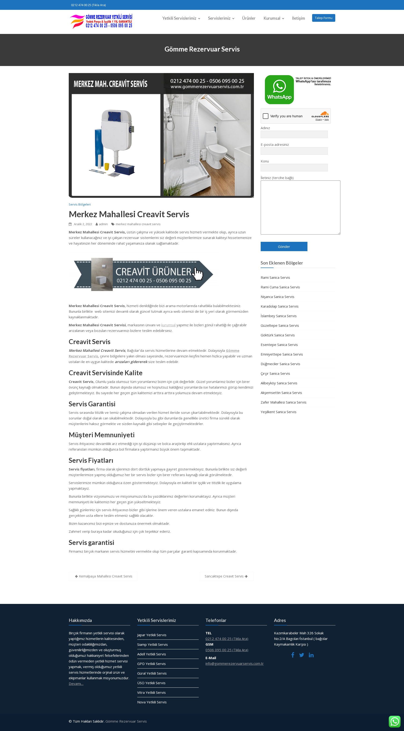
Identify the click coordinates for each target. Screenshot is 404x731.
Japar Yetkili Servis (151, 634)
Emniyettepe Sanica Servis (282, 354)
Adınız (265, 127)
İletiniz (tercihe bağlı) (277, 177)
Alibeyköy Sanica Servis (279, 383)
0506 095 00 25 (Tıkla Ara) (227, 649)
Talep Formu (323, 18)
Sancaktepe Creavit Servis (224, 576)
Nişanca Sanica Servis (277, 296)
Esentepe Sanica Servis (279, 344)
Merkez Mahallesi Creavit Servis (129, 214)
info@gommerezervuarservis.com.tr (235, 663)
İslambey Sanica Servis (279, 315)
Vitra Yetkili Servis (151, 692)
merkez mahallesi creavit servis (138, 224)
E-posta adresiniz (275, 144)
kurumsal (168, 325)
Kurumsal (271, 18)
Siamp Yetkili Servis (152, 644)
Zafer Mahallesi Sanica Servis (284, 402)
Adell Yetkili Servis (151, 654)
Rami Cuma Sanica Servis (280, 287)
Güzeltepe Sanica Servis (280, 325)
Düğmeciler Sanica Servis (280, 363)
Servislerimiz (219, 18)
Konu (265, 161)
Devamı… (76, 683)
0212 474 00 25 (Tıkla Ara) (88, 5)
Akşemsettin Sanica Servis (281, 392)
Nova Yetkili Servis (152, 702)
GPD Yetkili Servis (151, 663)
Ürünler (249, 18)
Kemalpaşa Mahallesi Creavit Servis (105, 576)
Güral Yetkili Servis (152, 673)
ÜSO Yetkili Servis (151, 682)
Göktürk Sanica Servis (278, 335)
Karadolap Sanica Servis (280, 306)
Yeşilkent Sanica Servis (278, 411)
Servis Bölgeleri (80, 204)
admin (103, 224)
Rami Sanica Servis (275, 277)
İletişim (298, 18)
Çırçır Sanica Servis (275, 373)
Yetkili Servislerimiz (179, 18)
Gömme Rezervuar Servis (126, 721)
